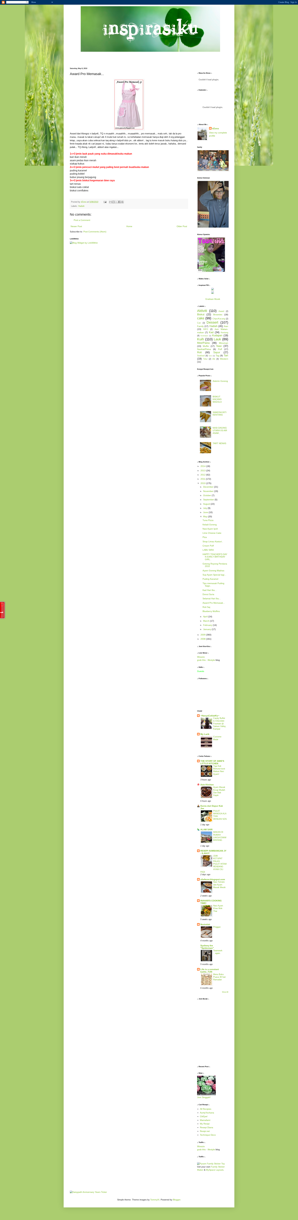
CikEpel (203, 1116)
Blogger (176, 1199)
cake (200, 318)
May (205, 516)
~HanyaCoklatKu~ (209, 715)
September (209, 499)
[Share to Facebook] (119, 201)
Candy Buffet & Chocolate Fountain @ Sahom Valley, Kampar (219, 723)
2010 (203, 483)
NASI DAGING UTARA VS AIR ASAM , (220, 430)
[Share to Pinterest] (122, 201)
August (207, 504)
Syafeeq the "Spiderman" (207, 946)
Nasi (219, 346)
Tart (226, 355)
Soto (210, 356)
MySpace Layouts (215, 1170)
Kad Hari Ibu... (210, 590)
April (205, 616)
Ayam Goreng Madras (213, 570)
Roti (199, 352)
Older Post (182, 226)
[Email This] (110, 201)
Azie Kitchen (207, 784)
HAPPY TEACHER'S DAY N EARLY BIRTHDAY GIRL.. (215, 557)
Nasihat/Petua (204, 349)
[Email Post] (105, 202)
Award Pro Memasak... (214, 603)
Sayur (216, 352)
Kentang (224, 332)
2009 (203, 634)
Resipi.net (205, 1131)
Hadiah (81, 206)
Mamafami (205, 1120)
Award (221, 311)
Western (224, 359)
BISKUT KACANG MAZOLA (217, 399)
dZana (215, 128)
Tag (217, 355)
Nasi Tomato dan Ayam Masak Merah (219, 885)
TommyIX (154, 1199)
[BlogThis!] (113, 201)
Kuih (200, 339)
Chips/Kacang (218, 319)
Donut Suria (208, 594)
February (208, 625)
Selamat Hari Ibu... (212, 598)
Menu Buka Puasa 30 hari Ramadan (219, 977)
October (207, 495)
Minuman (223, 343)
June (206, 512)
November (208, 491)
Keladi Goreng (210, 524)
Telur (205, 359)
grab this (201, 660)
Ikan (226, 326)
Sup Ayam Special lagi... (214, 574)
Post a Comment (82, 220)
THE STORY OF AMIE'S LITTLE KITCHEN (212, 762)
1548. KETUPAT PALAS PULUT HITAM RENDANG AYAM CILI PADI (213, 864)
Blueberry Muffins (211, 611)
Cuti (199, 323)
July (205, 508)
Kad (211, 332)
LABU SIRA (208, 550)
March (206, 621)
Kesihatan (204, 336)
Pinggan (217, 927)
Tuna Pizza (208, 520)
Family (200, 326)
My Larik (204, 734)
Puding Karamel (210, 579)
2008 (203, 639)
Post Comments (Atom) (94, 231)
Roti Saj (206, 607)
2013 (203, 470)
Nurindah (205, 924)
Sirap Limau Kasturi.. (213, 541)
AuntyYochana (207, 1112)
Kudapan (217, 335)
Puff (220, 349)
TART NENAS (219, 443)
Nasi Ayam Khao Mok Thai (218, 908)
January (207, 629)
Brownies (217, 314)
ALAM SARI (206, 829)
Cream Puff (208, 545)
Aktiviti (202, 311)
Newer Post (76, 226)
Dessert (212, 322)
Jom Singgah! (204, 1097)
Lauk (217, 339)
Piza (205, 537)
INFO (205, 329)
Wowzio (201, 657)
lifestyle (211, 660)
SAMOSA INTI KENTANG (219, 413)
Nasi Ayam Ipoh (210, 529)
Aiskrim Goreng (220, 381)
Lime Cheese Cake (212, 533)
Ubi (213, 359)
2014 (203, 466)
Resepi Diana (206, 1127)
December (208, 487)
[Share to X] (116, 201)
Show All (225, 992)
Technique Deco (208, 1135)
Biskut (200, 314)
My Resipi (205, 1123)
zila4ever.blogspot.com (212, 879)
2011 (203, 479)
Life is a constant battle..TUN (209, 970)
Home (129, 226)
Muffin (206, 346)
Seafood (201, 356)
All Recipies (205, 1109)
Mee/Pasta (203, 342)
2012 (203, 474)
